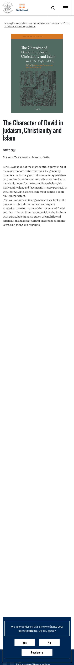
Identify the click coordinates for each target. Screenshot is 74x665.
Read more (37, 652)
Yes (25, 642)
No (49, 642)
